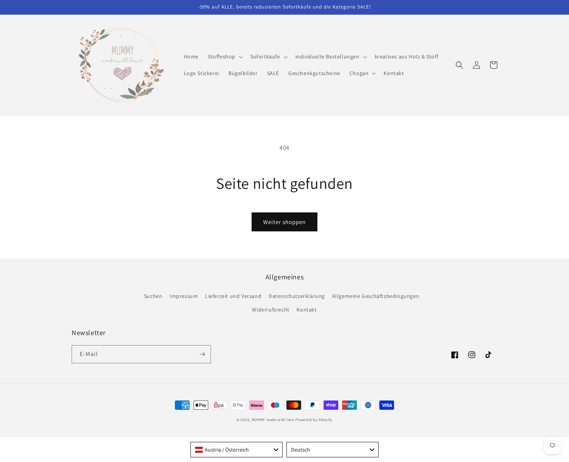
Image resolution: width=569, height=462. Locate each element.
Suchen (153, 296)
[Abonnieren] (202, 354)
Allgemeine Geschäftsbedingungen (376, 296)
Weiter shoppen (284, 222)
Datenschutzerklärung (297, 296)
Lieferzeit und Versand (233, 296)
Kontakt (306, 309)
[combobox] (236, 449)
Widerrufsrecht (270, 309)
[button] (224, 56)
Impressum (184, 296)
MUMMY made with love (273, 419)
